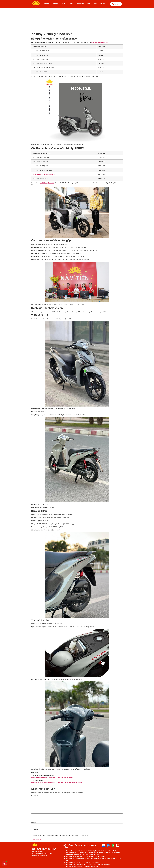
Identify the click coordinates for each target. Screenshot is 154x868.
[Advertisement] (77, 20)
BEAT (95, 4)
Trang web (34, 829)
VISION (89, 4)
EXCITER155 (80, 4)
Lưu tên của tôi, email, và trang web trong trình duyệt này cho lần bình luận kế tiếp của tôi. (60, 835)
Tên (32, 816)
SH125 (64, 4)
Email (33, 822)
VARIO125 (47, 4)
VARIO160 (56, 4)
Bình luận (34, 796)
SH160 (71, 4)
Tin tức (103, 4)
